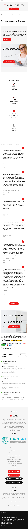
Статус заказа (16, 9)
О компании (14, 450)
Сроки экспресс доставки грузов (14, 463)
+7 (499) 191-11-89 (19, 5)
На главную (7, 39)
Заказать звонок (14, 326)
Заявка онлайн (11, 9)
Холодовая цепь (14, 457)
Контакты (14, 467)
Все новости (21, 355)
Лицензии (14, 433)
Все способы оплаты (8, 348)
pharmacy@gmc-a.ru (15, 505)
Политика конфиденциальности (9, 517)
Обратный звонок (14, 475)
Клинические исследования (14, 459)
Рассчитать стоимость (15, 478)
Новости (14, 465)
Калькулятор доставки (16, 340)
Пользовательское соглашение (8, 515)
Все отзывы (14, 303)
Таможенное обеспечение (14, 461)
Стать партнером (15, 482)
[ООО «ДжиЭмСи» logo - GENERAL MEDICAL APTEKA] (8, 5)
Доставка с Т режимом (14, 455)
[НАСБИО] (14, 439)
